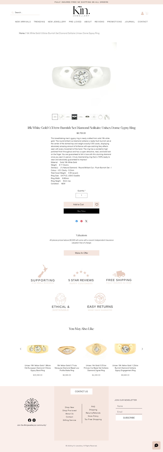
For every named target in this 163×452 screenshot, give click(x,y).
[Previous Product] (20, 348)
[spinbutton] (81, 195)
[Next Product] (142, 348)
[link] (146, 13)
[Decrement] (77, 195)
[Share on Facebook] (76, 221)
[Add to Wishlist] (96, 204)
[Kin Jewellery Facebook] (29, 420)
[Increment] (85, 195)
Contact (69, 417)
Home (22, 33)
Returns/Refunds (93, 413)
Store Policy (93, 416)
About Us (69, 414)
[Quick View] (37, 349)
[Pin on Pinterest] (81, 221)
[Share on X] (86, 221)
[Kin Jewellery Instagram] (34, 420)
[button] (114, 22)
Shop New (69, 407)
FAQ (93, 406)
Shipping (93, 410)
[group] (81, 356)
